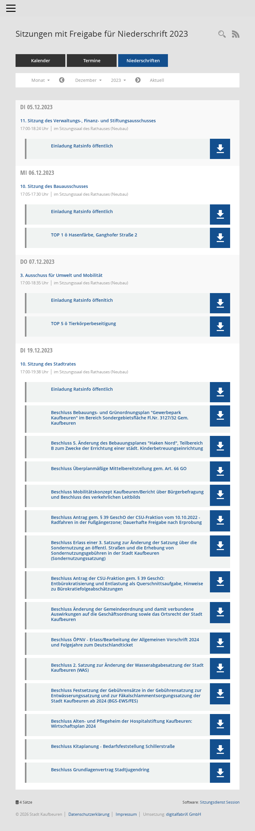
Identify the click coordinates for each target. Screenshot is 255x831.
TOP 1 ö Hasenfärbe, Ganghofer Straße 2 (94, 235)
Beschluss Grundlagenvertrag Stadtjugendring (100, 770)
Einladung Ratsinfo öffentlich (82, 146)
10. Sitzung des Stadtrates (48, 364)
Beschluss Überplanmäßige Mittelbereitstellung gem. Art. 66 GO (119, 468)
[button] (220, 149)
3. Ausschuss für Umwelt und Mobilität (61, 275)
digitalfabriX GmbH (183, 814)
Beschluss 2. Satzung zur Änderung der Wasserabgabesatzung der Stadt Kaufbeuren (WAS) (127, 668)
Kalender (40, 60)
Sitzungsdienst (219, 802)
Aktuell (157, 80)
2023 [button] (116, 80)
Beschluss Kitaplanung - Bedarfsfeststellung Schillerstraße (113, 746)
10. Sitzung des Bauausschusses (54, 186)
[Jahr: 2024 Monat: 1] (138, 80)
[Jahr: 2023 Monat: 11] (61, 80)
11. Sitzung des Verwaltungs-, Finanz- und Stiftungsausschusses (88, 121)
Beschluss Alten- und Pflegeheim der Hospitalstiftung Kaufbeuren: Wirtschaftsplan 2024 (121, 724)
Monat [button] (38, 80)
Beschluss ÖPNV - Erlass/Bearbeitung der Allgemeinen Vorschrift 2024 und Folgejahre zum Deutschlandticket (125, 642)
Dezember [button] (86, 80)
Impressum (126, 814)
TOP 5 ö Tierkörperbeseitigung (83, 323)
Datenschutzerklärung (88, 814)
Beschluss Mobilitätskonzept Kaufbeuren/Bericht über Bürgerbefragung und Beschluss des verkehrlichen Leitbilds (127, 494)
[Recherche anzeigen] (222, 34)
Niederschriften (143, 60)
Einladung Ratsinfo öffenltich (82, 300)
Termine (91, 60)
